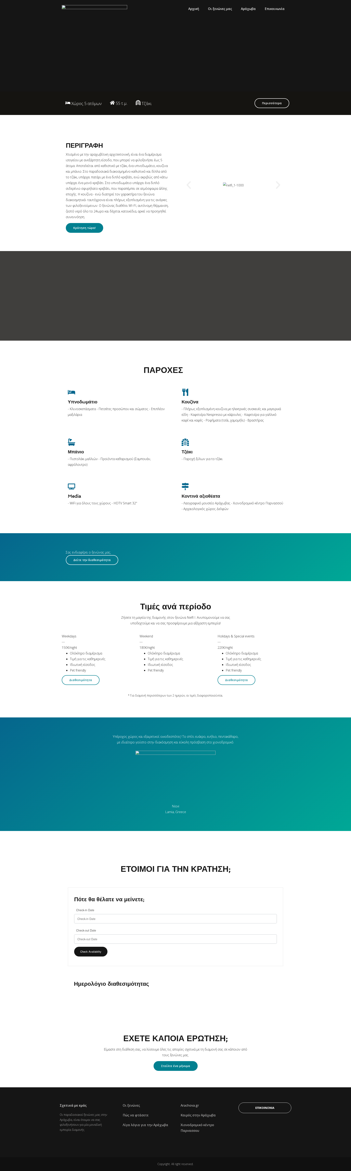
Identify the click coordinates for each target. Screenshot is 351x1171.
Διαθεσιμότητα (80, 680)
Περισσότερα (272, 103)
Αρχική (193, 8)
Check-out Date (86, 930)
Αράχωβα (248, 8)
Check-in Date (85, 910)
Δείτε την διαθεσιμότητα (92, 560)
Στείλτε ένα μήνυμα (175, 1066)
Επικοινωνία (275, 8)
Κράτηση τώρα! (84, 228)
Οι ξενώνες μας (220, 8)
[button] (189, 185)
